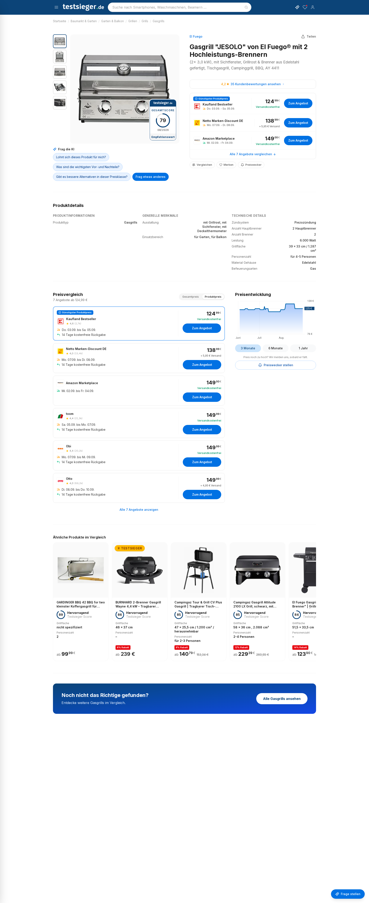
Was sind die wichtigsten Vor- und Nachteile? (87, 167)
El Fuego (196, 36)
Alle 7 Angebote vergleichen (251, 154)
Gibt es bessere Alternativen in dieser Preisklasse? (91, 177)
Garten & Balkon (112, 21)
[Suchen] (246, 7)
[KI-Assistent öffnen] (297, 7)
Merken (228, 164)
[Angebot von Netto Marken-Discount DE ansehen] (253, 123)
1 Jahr (303, 348)
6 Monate (275, 348)
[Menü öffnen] (56, 7)
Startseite (59, 21)
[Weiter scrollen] (315, 599)
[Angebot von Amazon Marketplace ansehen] (253, 140)
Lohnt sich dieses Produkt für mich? (81, 157)
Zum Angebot (298, 103)
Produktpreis (213, 296)
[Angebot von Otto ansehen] (139, 488)
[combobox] (179, 7)
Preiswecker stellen (278, 365)
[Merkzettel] (305, 7)
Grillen (132, 21)
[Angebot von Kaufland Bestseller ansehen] (253, 103)
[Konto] (312, 7)
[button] (124, 89)
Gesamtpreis (190, 296)
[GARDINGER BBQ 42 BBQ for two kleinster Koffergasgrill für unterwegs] (80, 602)
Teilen (311, 36)
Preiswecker (253, 164)
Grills (145, 21)
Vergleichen (204, 164)
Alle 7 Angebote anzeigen (139, 509)
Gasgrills (158, 21)
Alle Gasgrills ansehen (282, 699)
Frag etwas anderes (150, 177)
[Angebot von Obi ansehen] (139, 455)
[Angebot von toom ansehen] (139, 423)
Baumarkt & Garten (84, 21)
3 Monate (248, 348)
